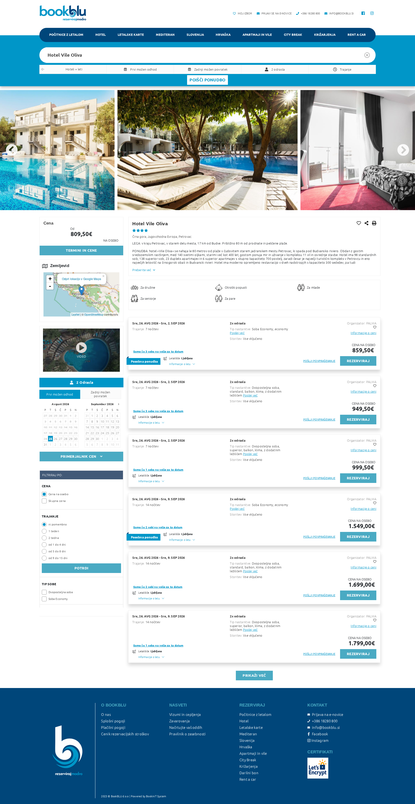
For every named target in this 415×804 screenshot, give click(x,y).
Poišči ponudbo (207, 80)
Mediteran (165, 34)
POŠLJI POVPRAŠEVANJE (319, 360)
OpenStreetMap (93, 314)
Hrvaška (223, 34)
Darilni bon (248, 773)
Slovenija (195, 34)
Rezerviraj (358, 361)
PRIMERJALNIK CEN (78, 456)
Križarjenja (325, 34)
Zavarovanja (179, 721)
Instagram (320, 740)
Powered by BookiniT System (148, 796)
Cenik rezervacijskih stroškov (125, 734)
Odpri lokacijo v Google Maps (81, 279)
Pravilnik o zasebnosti (187, 734)
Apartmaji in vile (257, 34)
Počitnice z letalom (66, 34)
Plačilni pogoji (113, 727)
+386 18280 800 (324, 721)
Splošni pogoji (113, 721)
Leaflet (75, 314)
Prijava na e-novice (327, 715)
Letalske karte (131, 34)
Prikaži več (254, 675)
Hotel (100, 34)
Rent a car (357, 34)
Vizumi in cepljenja (185, 715)
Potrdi (81, 568)
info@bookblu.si (326, 727)
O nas (106, 715)
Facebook (320, 734)
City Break (293, 34)
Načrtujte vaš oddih (185, 727)
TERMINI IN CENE (81, 250)
